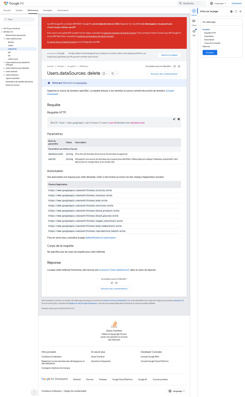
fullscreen (236, 11)
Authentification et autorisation (100, 237)
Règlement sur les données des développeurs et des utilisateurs (63, 362)
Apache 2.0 (179, 300)
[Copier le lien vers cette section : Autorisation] (66, 171)
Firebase (103, 379)
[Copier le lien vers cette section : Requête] (63, 105)
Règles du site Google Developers (83, 303)
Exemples (47, 10)
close (240, 11)
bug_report (231, 11)
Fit (22, 3)
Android (77, 379)
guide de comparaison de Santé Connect (96, 36)
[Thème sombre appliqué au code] (179, 119)
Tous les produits (160, 379)
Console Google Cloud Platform (155, 361)
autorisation (81, 83)
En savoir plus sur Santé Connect (61, 42)
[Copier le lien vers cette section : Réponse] (63, 263)
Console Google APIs (150, 357)
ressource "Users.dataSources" (114, 270)
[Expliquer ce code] (174, 119)
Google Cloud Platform (122, 379)
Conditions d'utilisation (52, 357)
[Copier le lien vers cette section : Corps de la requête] (76, 246)
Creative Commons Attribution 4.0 (116, 300)
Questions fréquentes (101, 361)
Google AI (142, 379)
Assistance (63, 10)
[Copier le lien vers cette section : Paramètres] (65, 134)
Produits (60, 66)
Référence (33, 10)
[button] (18, 28)
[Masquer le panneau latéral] (34, 392)
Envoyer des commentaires (164, 74)
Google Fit (71, 66)
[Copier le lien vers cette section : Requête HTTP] (69, 112)
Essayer (210, 52)
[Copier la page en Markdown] (112, 73)
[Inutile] (179, 66)
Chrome (89, 379)
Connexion (237, 3)
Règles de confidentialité (75, 391)
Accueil (6, 10)
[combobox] (192, 3)
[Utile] (175, 66)
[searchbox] (19, 19)
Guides (19, 10)
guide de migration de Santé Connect (119, 33)
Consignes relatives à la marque (56, 368)
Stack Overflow (98, 357)
